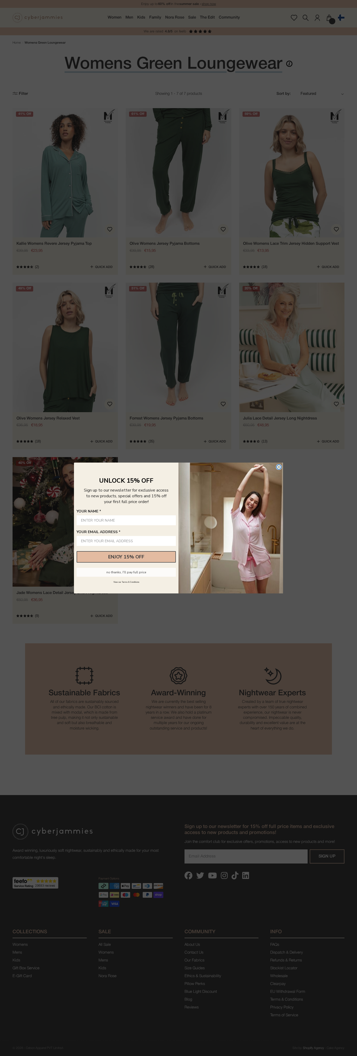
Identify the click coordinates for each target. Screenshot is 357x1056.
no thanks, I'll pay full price (126, 572)
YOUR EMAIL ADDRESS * (98, 531)
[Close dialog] (279, 467)
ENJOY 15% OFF (126, 557)
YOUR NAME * (89, 511)
